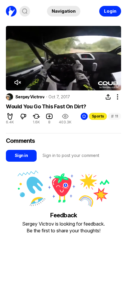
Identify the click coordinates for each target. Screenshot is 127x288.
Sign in (21, 155)
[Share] (108, 96)
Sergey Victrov (29, 97)
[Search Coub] (24, 11)
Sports (98, 116)
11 (114, 116)
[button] (17, 82)
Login (110, 11)
